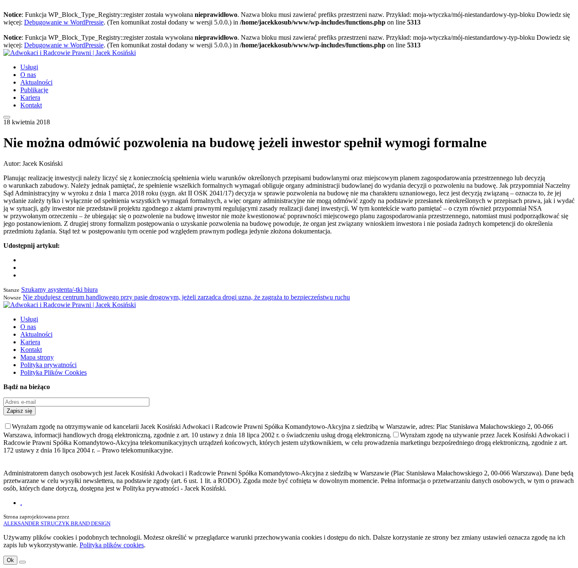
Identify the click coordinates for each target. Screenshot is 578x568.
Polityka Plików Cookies (53, 372)
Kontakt (31, 105)
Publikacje (34, 89)
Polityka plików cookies (112, 545)
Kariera (30, 97)
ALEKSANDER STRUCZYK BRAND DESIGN (56, 523)
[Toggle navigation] (6, 117)
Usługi (29, 67)
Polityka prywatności (48, 364)
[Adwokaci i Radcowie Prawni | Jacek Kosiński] (69, 52)
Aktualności (36, 82)
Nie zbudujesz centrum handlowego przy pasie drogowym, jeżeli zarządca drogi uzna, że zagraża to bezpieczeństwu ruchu (186, 297)
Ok (10, 560)
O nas (28, 74)
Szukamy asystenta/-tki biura (59, 289)
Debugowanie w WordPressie (64, 22)
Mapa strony (37, 357)
